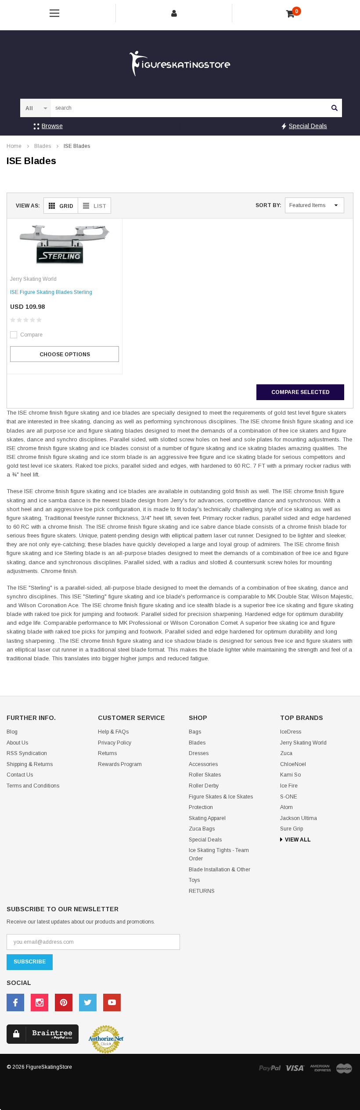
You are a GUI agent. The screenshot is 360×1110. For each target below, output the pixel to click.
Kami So (290, 775)
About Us (17, 743)
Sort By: (268, 205)
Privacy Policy (114, 743)
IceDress (290, 732)
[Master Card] (344, 1068)
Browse (52, 125)
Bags (195, 732)
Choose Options (65, 354)
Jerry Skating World (303, 743)
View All (298, 840)
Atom (286, 807)
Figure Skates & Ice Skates (221, 797)
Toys (194, 880)
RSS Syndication (27, 753)
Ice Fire (289, 786)
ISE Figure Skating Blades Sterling (51, 292)
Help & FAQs (113, 732)
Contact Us (20, 775)
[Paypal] (270, 1068)
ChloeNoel (293, 764)
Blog (12, 732)
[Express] (320, 1068)
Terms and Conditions (33, 786)
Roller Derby (204, 786)
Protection (201, 807)
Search (334, 108)
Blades (42, 146)
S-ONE (288, 797)
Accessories (203, 764)
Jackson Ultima (298, 818)
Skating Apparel (207, 818)
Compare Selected (300, 392)
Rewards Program (120, 764)
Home (14, 146)
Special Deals (308, 125)
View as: (28, 206)
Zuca (286, 753)
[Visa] (295, 1068)
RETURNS (202, 891)
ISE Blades (77, 146)
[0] (290, 14)
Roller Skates (205, 775)
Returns (107, 753)
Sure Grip (291, 829)
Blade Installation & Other (219, 870)
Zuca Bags (202, 829)
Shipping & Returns (30, 764)
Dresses (199, 753)
